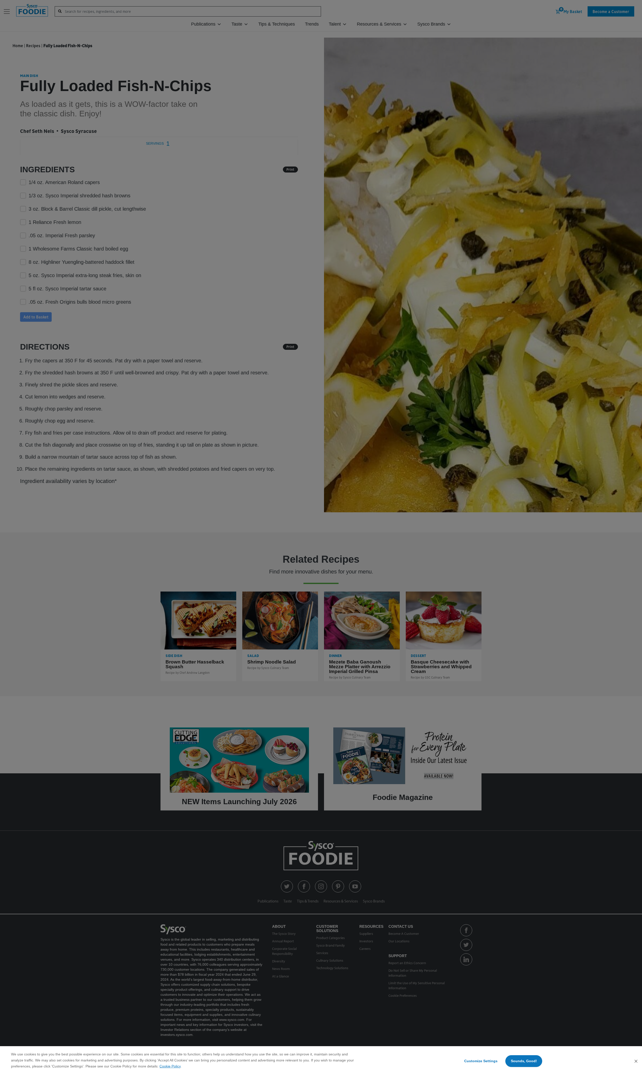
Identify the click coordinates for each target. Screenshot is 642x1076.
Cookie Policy (170, 1066)
